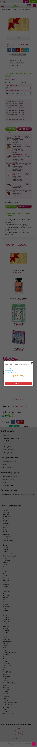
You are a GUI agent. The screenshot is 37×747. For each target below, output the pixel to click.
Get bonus (18, 383)
